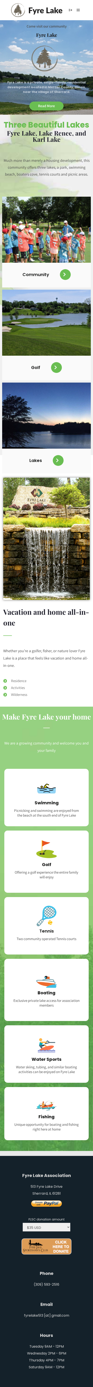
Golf (46, 865)
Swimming (47, 803)
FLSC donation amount (47, 1219)
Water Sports (46, 1059)
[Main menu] (78, 10)
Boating (46, 993)
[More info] (70, 10)
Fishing (46, 1117)
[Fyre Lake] (38, 10)
